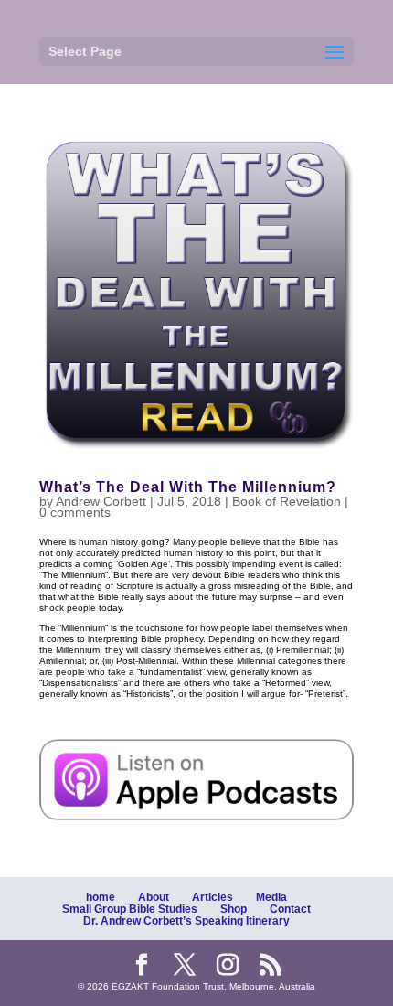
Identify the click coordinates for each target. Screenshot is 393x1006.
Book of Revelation (286, 501)
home (100, 897)
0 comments (75, 512)
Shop (233, 909)
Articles (212, 897)
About (153, 897)
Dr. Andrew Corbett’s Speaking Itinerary (186, 921)
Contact (290, 909)
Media (271, 897)
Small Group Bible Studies (129, 909)
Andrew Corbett (101, 501)
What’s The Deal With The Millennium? (187, 487)
